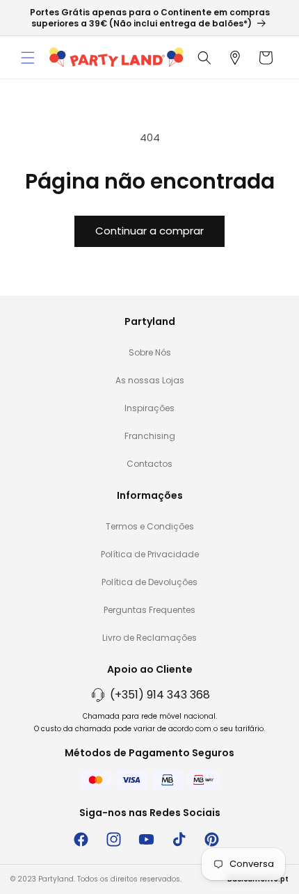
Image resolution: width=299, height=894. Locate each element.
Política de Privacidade (150, 554)
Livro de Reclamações (149, 638)
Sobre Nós (150, 352)
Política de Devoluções (149, 582)
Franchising (149, 436)
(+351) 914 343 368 (160, 695)
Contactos (149, 464)
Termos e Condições (150, 526)
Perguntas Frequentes (149, 610)
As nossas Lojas (149, 380)
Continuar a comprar (149, 230)
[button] (28, 57)
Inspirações (149, 408)
